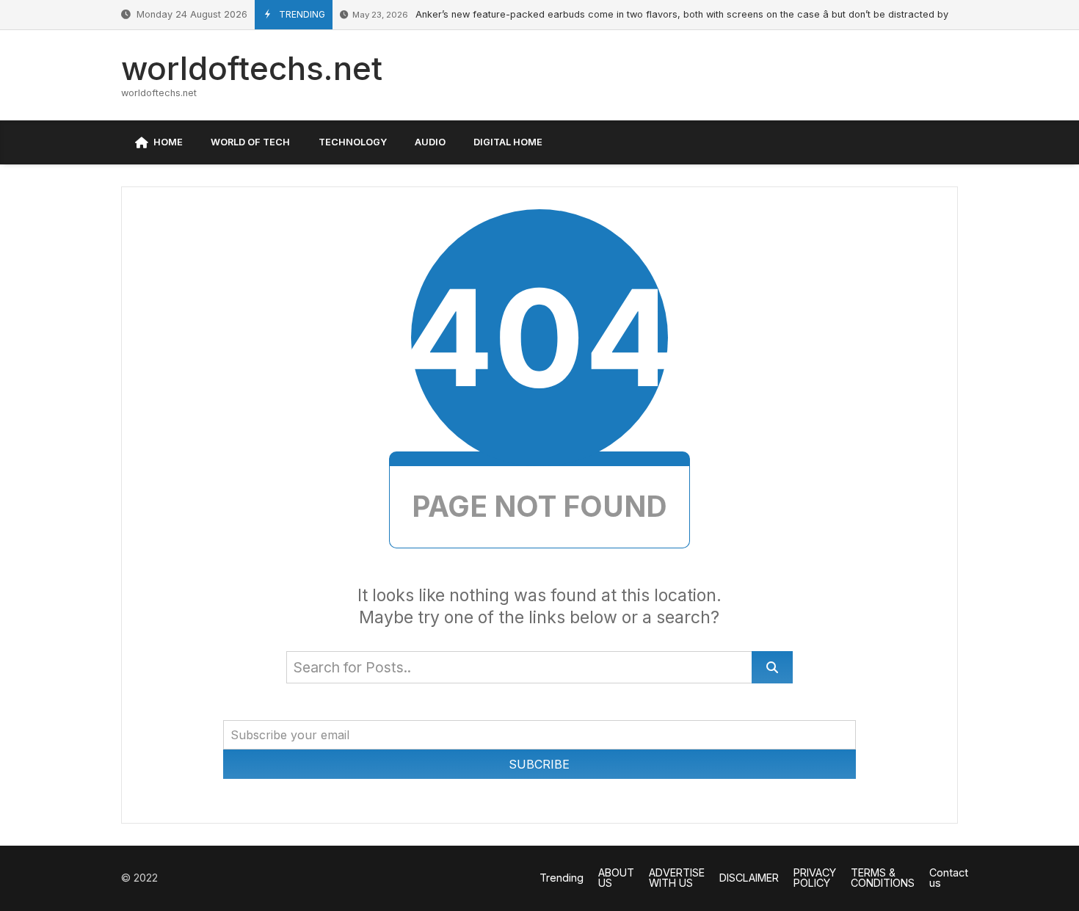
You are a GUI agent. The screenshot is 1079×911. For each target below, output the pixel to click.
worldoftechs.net (251, 68)
